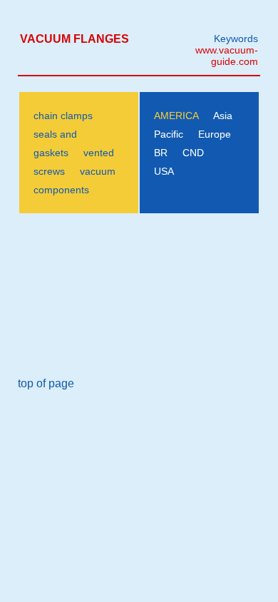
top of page (46, 383)
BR (161, 152)
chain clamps (63, 115)
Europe (214, 134)
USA (164, 171)
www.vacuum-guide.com (226, 55)
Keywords (236, 38)
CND (193, 152)
